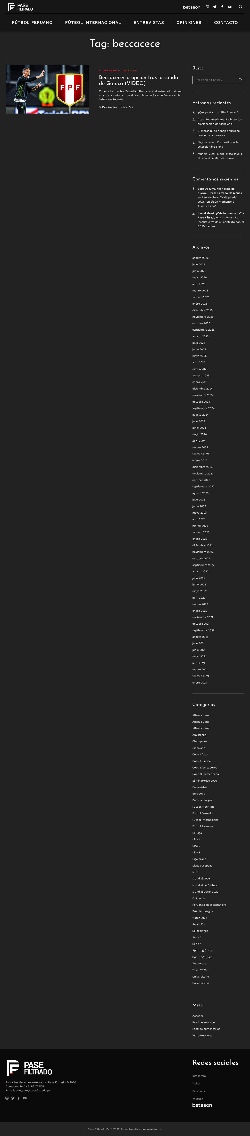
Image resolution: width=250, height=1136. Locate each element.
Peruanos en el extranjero (209, 904)
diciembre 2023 (202, 466)
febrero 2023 (200, 532)
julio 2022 (198, 578)
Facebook (198, 1091)
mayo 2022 (199, 591)
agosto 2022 (200, 571)
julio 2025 (198, 342)
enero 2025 (199, 382)
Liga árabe (199, 859)
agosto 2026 (200, 257)
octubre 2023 (201, 480)
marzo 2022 (200, 604)
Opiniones (189, 22)
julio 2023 (198, 499)
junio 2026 (199, 271)
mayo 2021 (199, 656)
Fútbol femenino (203, 813)
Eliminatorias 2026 (204, 780)
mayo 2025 (199, 356)
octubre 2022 (201, 558)
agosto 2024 (200, 414)
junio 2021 (198, 650)
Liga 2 (196, 845)
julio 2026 (198, 264)
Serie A (197, 937)
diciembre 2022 (202, 545)
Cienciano (198, 748)
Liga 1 (196, 839)
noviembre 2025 (202, 316)
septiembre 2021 (203, 630)
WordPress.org (202, 1035)
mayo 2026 (199, 277)
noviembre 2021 (202, 617)
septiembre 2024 (203, 408)
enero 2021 (199, 682)
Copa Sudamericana (205, 774)
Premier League (202, 911)
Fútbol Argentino (203, 806)
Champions (199, 741)
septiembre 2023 (203, 486)
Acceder (197, 1016)
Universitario (200, 976)
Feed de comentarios (206, 1028)
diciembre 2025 (202, 310)
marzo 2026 (200, 290)
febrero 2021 (200, 676)
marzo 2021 (199, 669)
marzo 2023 (200, 525)
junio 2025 (199, 349)
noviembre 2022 (202, 551)
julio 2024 (198, 421)
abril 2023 (198, 519)
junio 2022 (199, 584)
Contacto (226, 22)
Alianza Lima (200, 715)
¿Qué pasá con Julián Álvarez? (218, 112)
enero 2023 (199, 538)
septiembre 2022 (203, 565)
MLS (195, 872)
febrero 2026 (201, 297)
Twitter (197, 1083)
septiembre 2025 (203, 329)
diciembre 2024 (202, 388)
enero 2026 (199, 303)
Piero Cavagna (109, 107)
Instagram (199, 1075)
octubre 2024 (201, 401)
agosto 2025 (200, 336)
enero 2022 (199, 610)
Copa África (200, 754)
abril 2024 (198, 440)
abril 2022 (198, 597)
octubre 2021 (201, 623)
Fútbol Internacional (93, 22)
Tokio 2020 (199, 970)
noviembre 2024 (203, 395)
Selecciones (200, 930)
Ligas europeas (202, 865)
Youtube (197, 1098)
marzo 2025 (200, 369)
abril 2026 (198, 284)
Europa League (202, 800)
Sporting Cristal (202, 950)
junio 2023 (199, 506)
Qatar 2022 (199, 917)
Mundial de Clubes (204, 885)
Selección (131, 70)
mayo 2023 (199, 512)
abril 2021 (198, 663)
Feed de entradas (203, 1022)
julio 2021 (198, 643)
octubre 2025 (201, 323)
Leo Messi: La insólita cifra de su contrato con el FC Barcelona (221, 222)
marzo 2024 (200, 447)
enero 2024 (199, 460)
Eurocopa (198, 793)
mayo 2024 (199, 434)
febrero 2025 (200, 375)
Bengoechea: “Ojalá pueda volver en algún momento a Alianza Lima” (217, 202)
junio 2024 (199, 427)
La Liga (197, 833)
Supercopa (199, 963)
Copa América (201, 761)
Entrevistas (149, 22)
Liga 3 (196, 852)
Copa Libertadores (204, 767)
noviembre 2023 (202, 473)
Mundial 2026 (201, 878)
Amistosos (199, 734)
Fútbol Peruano (32, 22)
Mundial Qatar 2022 (205, 891)
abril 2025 (198, 362)
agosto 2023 (200, 493)
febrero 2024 (201, 454)
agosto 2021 (200, 636)
